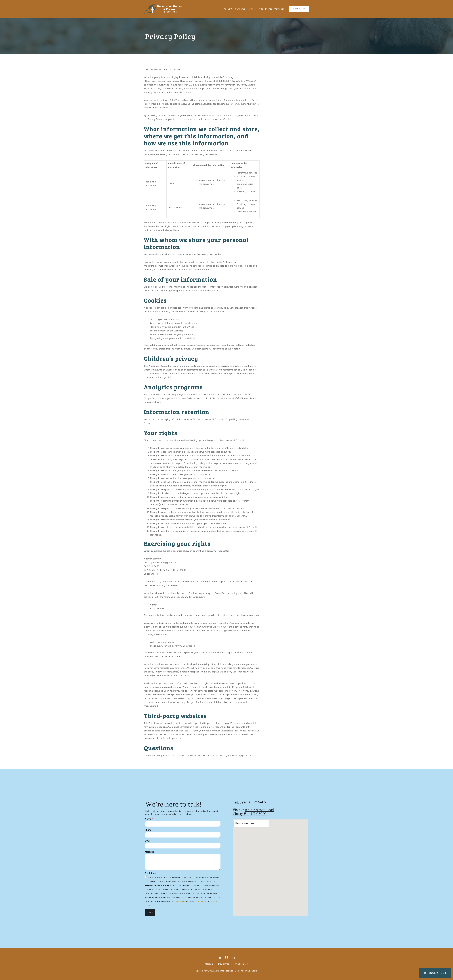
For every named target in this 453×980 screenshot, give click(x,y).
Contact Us (280, 9)
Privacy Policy (201, 901)
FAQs (260, 9)
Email (148, 841)
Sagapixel (253, 971)
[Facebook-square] (226, 957)
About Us (228, 9)
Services (251, 9)
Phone (148, 830)
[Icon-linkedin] (233, 957)
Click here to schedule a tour (158, 811)
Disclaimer (150, 873)
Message (149, 851)
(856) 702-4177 (180, 901)
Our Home (240, 9)
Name (148, 819)
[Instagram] (220, 957)
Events (268, 9)
